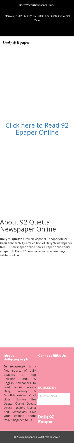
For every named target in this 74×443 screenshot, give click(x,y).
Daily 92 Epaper (46, 419)
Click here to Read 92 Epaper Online (37, 129)
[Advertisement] (37, 84)
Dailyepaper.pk (30, 436)
